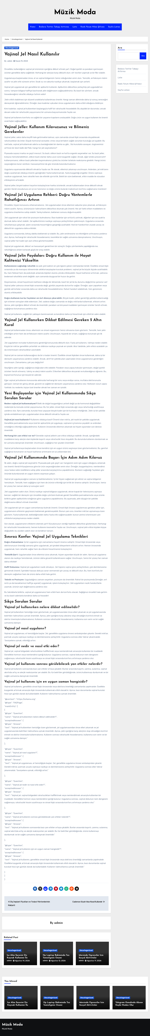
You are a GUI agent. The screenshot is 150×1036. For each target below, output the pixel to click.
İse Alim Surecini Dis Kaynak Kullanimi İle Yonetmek (17, 957)
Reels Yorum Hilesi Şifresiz (93, 27)
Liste (75, 27)
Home (32, 27)
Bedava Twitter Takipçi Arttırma (54, 27)
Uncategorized (11, 48)
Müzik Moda (75, 12)
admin (9, 61)
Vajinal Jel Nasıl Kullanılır (32, 54)
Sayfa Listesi (114, 27)
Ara (120, 48)
